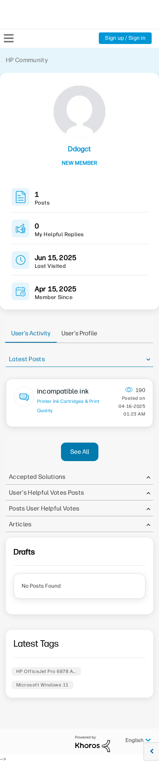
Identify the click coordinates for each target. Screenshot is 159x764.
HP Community (27, 60)
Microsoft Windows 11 (42, 685)
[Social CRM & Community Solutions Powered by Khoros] (92, 743)
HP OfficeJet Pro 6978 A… (46, 671)
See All (79, 451)
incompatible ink (63, 391)
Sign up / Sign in (125, 38)
